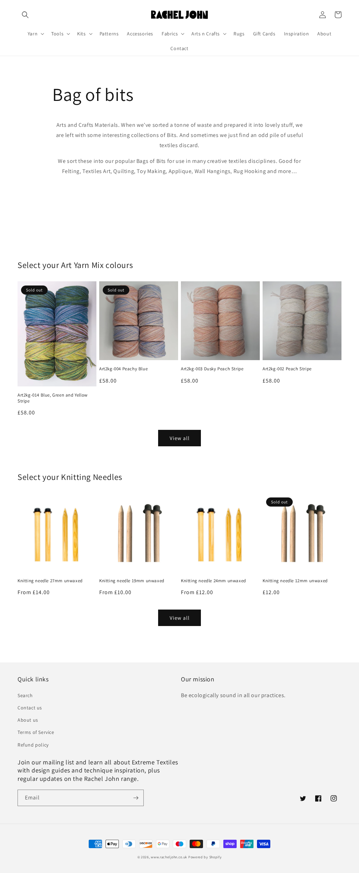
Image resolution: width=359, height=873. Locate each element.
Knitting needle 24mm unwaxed (213, 581)
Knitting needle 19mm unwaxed (131, 581)
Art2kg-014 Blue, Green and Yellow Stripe (53, 398)
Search (25, 695)
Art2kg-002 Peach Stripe (287, 369)
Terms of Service (36, 732)
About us (28, 720)
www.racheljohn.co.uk (169, 857)
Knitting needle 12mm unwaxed (295, 581)
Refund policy (33, 745)
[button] (25, 14)
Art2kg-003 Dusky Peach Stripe (212, 369)
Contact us (30, 707)
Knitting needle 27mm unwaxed (50, 581)
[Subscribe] (135, 798)
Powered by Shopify (205, 857)
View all (180, 438)
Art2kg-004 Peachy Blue (123, 369)
